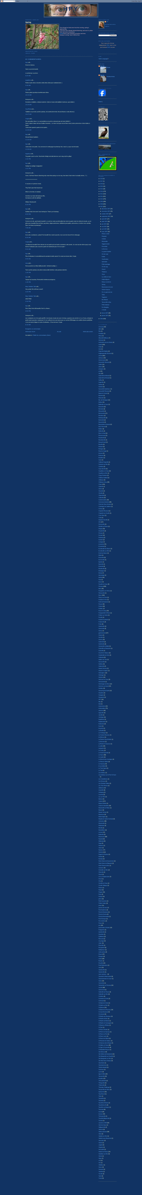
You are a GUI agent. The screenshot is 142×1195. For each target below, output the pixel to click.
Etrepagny (101, 570)
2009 (101, 201)
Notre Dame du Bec (104, 865)
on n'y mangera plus (104, 876)
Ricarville (101, 945)
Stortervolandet (103, 1067)
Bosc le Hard (102, 433)
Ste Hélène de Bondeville (105, 1054)
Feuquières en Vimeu (104, 590)
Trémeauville (102, 1116)
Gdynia (100, 635)
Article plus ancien (88, 331)
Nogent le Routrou (103, 854)
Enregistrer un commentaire (32, 329)
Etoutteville (101, 568)
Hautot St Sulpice (103, 670)
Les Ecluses (102, 781)
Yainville (101, 1171)
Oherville (101, 872)
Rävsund (101, 938)
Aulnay (100, 384)
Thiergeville (102, 1083)
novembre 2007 (106, 211)
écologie (101, 542)
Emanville (101, 557)
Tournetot (101, 1100)
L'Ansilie (104, 309)
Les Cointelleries (103, 779)
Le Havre (101, 755)
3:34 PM (28, 291)
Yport (100, 1176)
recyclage (101, 941)
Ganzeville (101, 628)
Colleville (101, 497)
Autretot (101, 386)
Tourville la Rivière (103, 1102)
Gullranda (101, 657)
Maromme (101, 814)
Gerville (101, 637)
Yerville (100, 1173)
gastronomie (102, 633)
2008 (101, 204)
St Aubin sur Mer (103, 1005)
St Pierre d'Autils (103, 1029)
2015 (101, 186)
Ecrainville (101, 546)
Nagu (100, 843)
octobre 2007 (105, 213)
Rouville (101, 963)
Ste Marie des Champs (105, 1060)
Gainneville (101, 626)
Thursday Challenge (104, 1087)
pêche (100, 898)
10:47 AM (28, 114)
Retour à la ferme (106, 282)
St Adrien (101, 996)
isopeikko (27, 80)
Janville (101, 715)
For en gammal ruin (107, 292)
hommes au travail (103, 686)
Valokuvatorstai (103, 1131)
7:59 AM (28, 228)
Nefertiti (101, 852)
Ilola (100, 704)
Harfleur (101, 664)
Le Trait (100, 770)
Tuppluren (104, 297)
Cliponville (101, 495)
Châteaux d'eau (103, 482)
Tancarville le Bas (106, 302)
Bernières (101, 415)
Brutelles (101, 457)
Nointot (100, 856)
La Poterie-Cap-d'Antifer (105, 739)
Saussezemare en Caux (105, 978)
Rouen (100, 954)
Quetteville (101, 932)
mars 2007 (104, 231)
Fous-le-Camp (102, 610)
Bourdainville (102, 440)
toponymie (101, 1091)
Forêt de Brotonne (103, 601)
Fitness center (105, 233)
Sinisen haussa (106, 289)
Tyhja (103, 294)
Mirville (100, 827)
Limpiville (101, 790)
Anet (100, 349)
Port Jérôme (102, 921)
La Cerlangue (102, 732)
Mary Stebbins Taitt (30, 286)
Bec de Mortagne (103, 400)
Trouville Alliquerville (104, 1118)
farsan (100, 582)
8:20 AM (28, 237)
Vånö (100, 1134)
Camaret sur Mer (103, 464)
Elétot (100, 555)
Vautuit (100, 1142)
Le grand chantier (106, 251)
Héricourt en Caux (103, 679)
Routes (100, 960)
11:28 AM (28, 149)
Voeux (100, 1167)
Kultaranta (101, 723)
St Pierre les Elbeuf (104, 1038)
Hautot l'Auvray (103, 668)
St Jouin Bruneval (103, 1012)
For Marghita (105, 307)
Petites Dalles (102, 903)
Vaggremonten (106, 244)
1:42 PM (28, 159)
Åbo (100, 331)
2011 (101, 196)
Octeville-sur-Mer (103, 870)
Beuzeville (101, 422)
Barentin (101, 395)
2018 (101, 178)
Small (61, 33)
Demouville (102, 524)
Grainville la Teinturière (105, 648)
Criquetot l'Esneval (104, 511)
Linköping (101, 792)
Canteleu (101, 466)
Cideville (101, 486)
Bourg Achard (102, 442)
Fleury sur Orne (103, 597)
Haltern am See (103, 659)
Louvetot (101, 794)
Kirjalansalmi (102, 721)
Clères (100, 488)
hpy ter (102, 75)
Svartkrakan (105, 259)
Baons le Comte (103, 393)
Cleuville (101, 491)
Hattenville (101, 666)
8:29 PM (28, 204)
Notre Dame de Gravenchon (106, 861)
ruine (100, 967)
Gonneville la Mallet (104, 646)
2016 (101, 183)
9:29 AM (28, 75)
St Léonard (101, 1014)
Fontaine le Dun (103, 599)
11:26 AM (28, 130)
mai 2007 (104, 226)
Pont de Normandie (104, 916)
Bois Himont (102, 426)
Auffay (100, 380)
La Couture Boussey (104, 735)
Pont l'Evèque (102, 918)
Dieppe (100, 528)
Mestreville (101, 823)
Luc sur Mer (102, 796)
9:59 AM (28, 258)
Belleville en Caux (103, 404)
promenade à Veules (104, 927)
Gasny (100, 630)
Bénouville (101, 411)
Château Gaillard (103, 477)
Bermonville (102, 413)
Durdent (101, 539)
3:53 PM (28, 311)
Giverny (101, 639)
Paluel (100, 890)
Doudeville (101, 531)
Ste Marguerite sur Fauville (106, 1056)
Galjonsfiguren (105, 279)
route (100, 958)
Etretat (108, 67)
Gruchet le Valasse (104, 652)
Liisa (26, 263)
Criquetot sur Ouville (104, 513)
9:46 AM (28, 85)
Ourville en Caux (103, 883)
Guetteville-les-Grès (104, 655)
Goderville (101, 641)
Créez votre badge (107, 88)
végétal (100, 1145)
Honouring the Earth (104, 690)
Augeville (101, 382)
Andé (100, 346)
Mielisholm (101, 825)
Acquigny (101, 333)
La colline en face (106, 277)
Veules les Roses (103, 1151)
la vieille (101, 746)
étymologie (101, 575)
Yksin (103, 274)
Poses (100, 923)
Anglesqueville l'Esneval (105, 353)
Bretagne (101, 448)
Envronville (101, 559)
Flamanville (102, 593)
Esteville (101, 566)
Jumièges (101, 717)
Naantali (101, 839)
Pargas (100, 892)
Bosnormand (102, 435)
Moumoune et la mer (107, 287)
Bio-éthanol (105, 299)
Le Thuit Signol (102, 768)
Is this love (104, 249)
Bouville (101, 444)
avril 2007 (104, 229)
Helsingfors (102, 672)
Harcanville (102, 661)
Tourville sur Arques (104, 1107)
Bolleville (101, 431)
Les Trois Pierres (103, 785)
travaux (101, 1114)
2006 (101, 318)
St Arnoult (101, 1000)
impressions (102, 706)
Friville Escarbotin (103, 619)
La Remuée (102, 741)
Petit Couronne (102, 901)
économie (101, 544)
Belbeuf (101, 402)
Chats (100, 484)
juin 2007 (104, 224)
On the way (105, 266)
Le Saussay (102, 763)
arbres (100, 366)
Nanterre (101, 845)
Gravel (103, 269)
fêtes (100, 588)
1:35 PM (28, 282)
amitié (100, 344)
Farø (100, 579)
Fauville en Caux (103, 584)
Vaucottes (101, 1140)
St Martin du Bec (103, 1018)
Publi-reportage (106, 264)
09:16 (36, 51)
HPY (71, 9)
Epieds (100, 562)
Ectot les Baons (103, 553)
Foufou (100, 606)
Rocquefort (101, 947)
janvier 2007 (105, 315)
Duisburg (101, 537)
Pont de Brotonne (103, 912)
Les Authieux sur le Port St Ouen (107, 775)
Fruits (100, 624)
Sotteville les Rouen (104, 992)
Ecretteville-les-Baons (104, 548)
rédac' (100, 943)
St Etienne (101, 1007)
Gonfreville (101, 644)
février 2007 (105, 313)
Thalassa (104, 271)
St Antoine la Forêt (103, 998)
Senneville (101, 983)
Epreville (101, 564)
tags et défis (102, 1074)
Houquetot (101, 697)
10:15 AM (28, 95)
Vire (100, 1162)
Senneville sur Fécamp (105, 985)
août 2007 (104, 219)
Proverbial (104, 246)
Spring (28, 22)
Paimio (100, 887)
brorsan (101, 453)
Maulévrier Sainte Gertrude (106, 819)
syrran (100, 1071)
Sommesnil (102, 989)
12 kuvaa (101, 326)
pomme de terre (103, 907)
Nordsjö (101, 858)
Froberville (101, 621)
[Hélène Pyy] (102, 95)
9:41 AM (28, 249)
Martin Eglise (102, 816)
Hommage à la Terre (104, 684)
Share (100, 101)
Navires (101, 850)
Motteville (101, 834)
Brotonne (101, 455)
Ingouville (101, 712)
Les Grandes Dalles (104, 783)
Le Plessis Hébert (103, 761)
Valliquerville (102, 1127)
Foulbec (101, 608)
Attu (100, 373)
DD (99, 522)
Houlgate (101, 695)
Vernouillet (101, 1149)
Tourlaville (101, 1098)
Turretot (101, 1120)
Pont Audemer (102, 910)
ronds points (102, 952)
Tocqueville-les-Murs (104, 1089)
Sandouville (102, 969)
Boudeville (101, 437)
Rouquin (101, 956)
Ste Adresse (102, 1051)
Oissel (100, 874)
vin (99, 1160)
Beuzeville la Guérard (104, 424)
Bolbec (100, 428)
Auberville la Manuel (104, 375)
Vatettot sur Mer (103, 1136)
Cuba (100, 517)
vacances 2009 (103, 1122)
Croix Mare (102, 515)
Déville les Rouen (103, 526)
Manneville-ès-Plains (104, 807)
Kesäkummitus (111, 76)
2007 (101, 206)
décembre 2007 (106, 208)
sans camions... (103, 974)
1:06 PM (28, 272)
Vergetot (101, 1147)
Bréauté (101, 446)
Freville (100, 617)
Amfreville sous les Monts (105, 342)
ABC (100, 329)
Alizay (100, 335)
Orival (100, 878)
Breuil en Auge (102, 451)
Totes (100, 1096)
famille (100, 577)
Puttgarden (101, 929)
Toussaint (101, 1109)
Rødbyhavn (102, 949)
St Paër (101, 1027)
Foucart (101, 604)
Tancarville (101, 1076)
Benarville (101, 406)
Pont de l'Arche (103, 914)
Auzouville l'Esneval (104, 391)
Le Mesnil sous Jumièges (105, 759)
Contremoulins (102, 499)
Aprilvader (104, 261)
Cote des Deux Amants (105, 504)
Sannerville (101, 972)
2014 (101, 188)
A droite (104, 238)
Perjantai (104, 236)
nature (100, 847)
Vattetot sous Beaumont (105, 1138)
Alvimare (101, 340)
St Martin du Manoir (104, 1020)
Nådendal (101, 841)
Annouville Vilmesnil (104, 362)
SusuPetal (28, 109)
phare (100, 905)
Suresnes (101, 1069)
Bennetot (101, 409)
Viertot (100, 1156)
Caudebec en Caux (104, 471)
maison (100, 801)
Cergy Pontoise (103, 475)
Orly (100, 881)
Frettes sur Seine (103, 615)
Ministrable (105, 241)
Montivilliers (102, 830)
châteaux (101, 480)
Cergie (27, 118)
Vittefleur (101, 1165)
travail (100, 1111)
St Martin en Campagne (105, 1023)
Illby (100, 701)
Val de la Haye (102, 1125)
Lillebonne (101, 787)
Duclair (100, 535)
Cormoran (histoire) (104, 502)
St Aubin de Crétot (103, 1003)
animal (100, 355)
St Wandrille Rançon (104, 1049)
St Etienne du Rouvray (105, 1009)
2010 (101, 199)
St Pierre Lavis (102, 1036)
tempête (101, 1078)
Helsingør (101, 675)
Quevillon (101, 934)
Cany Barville (102, 468)
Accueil (59, 331)
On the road (105, 254)
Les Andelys (102, 772)
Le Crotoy (101, 750)
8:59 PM (28, 214)
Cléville (100, 493)
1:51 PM (28, 168)
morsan (101, 832)
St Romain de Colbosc (105, 1040)
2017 (101, 181)
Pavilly (100, 896)
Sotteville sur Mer (103, 994)
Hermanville (102, 681)
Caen (100, 460)
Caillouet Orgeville (103, 462)
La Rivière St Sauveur (104, 743)
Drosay (100, 533)
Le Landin (101, 757)
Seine (100, 980)
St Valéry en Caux (103, 1045)
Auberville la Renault (104, 377)
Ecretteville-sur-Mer (104, 551)
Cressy (100, 508)
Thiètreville (101, 1085)
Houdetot (101, 692)
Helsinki (101, 677)
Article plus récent (30, 331)
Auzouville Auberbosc (104, 389)
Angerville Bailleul (103, 351)
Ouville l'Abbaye (103, 885)
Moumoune (102, 836)
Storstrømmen (102, 1065)
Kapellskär (101, 719)
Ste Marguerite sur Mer (105, 1058)
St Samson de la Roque (105, 1043)
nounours (101, 867)
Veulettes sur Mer (103, 1154)
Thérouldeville (102, 1080)
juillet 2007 (104, 221)
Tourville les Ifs (102, 1105)
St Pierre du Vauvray (104, 1031)
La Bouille (101, 730)
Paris (100, 894)
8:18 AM (28, 324)
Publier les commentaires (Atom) (42, 335)
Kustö (100, 726)
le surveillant (102, 766)
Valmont (101, 1129)
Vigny (100, 1158)
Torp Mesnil (102, 1094)
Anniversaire (102, 360)
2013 (101, 191)
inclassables (102, 708)
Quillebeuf (101, 936)
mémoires (101, 821)
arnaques (101, 369)
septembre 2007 (106, 216)
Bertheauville (102, 417)
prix (100, 925)
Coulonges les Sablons (105, 506)
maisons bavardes (103, 805)
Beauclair (101, 397)
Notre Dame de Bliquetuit (105, 863)
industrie (101, 710)
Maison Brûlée (102, 803)
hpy (26, 62)
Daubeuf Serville (103, 519)
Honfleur (101, 688)
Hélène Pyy (101, 88)
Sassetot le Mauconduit (105, 976)
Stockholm (101, 1063)
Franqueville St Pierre (104, 613)
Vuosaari (101, 1169)
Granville (101, 650)
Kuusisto (101, 728)
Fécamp (101, 586)
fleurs (33, 53)
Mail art (100, 799)
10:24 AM (28, 104)
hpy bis (102, 66)
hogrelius (27, 153)
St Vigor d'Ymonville (104, 1047)
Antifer (100, 364)
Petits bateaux (105, 304)
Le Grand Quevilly (103, 752)
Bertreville (101, 420)
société (100, 987)
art (99, 371)
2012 (101, 193)
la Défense (101, 737)
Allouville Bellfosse (103, 338)
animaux (101, 357)
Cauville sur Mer (103, 473)
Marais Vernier (102, 812)
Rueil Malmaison (103, 965)
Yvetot (100, 1178)
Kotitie (103, 256)
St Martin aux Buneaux (105, 1016)
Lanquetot (101, 748)
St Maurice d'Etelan (104, 1025)
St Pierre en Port (103, 1034)
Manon (100, 810)
